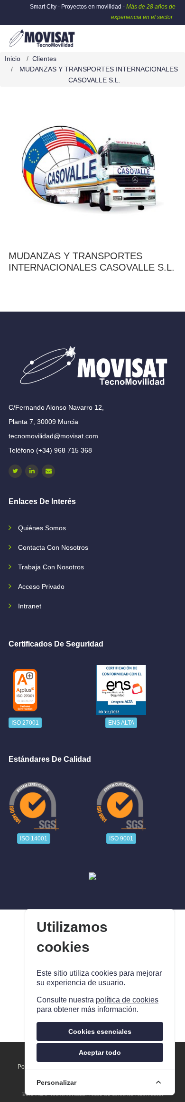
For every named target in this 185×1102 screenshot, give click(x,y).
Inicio (12, 58)
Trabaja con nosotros (51, 567)
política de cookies (127, 1000)
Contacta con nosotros (53, 547)
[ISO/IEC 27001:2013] (25, 690)
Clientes (44, 58)
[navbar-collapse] (158, 35)
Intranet (29, 606)
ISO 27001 (25, 722)
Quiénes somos (42, 528)
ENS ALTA (121, 722)
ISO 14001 (33, 838)
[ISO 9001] (121, 806)
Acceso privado (41, 586)
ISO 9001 (121, 838)
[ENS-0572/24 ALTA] (121, 690)
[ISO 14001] (34, 806)
